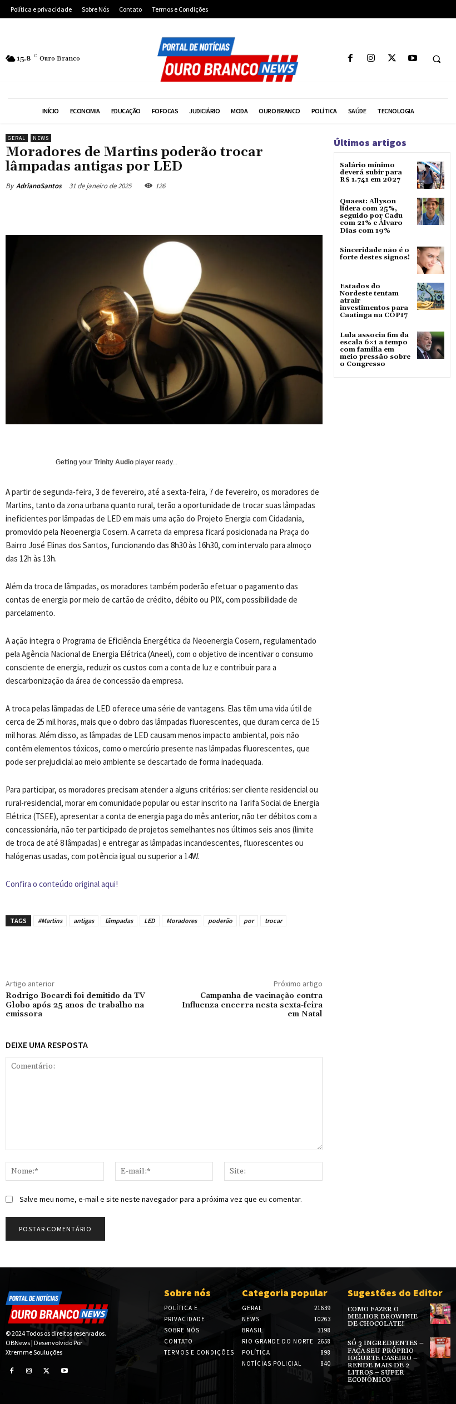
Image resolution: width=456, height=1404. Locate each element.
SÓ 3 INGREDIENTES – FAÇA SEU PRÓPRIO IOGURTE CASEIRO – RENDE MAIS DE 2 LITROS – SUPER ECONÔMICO (386, 1361)
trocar (273, 920)
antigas (83, 920)
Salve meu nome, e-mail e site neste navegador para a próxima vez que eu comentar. (160, 1199)
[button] (436, 59)
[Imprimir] (243, 211)
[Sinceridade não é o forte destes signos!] (430, 260)
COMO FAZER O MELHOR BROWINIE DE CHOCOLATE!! (383, 1316)
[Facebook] (350, 58)
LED (149, 920)
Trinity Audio (113, 462)
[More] (295, 211)
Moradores (181, 920)
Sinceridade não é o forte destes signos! (375, 254)
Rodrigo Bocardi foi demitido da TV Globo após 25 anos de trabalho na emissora (75, 1005)
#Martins (50, 920)
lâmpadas (119, 920)
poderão (220, 920)
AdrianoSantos (39, 185)
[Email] (218, 211)
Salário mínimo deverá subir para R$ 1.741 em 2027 (371, 172)
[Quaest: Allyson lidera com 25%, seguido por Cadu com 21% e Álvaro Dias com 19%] (430, 211)
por (249, 920)
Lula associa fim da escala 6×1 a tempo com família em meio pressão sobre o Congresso (375, 350)
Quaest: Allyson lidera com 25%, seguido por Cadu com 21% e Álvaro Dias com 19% (371, 216)
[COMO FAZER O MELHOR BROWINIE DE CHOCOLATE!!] (440, 1313)
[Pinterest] (167, 211)
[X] (391, 58)
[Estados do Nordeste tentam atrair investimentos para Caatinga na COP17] (430, 296)
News (41, 138)
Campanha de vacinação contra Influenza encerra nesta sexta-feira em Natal (252, 1005)
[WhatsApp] (192, 211)
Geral (17, 138)
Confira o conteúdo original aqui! (62, 884)
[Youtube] (412, 58)
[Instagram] (371, 58)
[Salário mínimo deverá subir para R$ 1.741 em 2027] (430, 175)
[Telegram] (269, 211)
